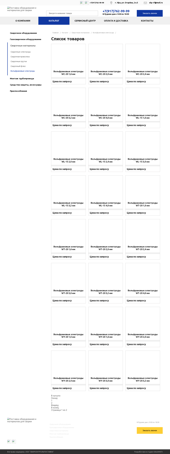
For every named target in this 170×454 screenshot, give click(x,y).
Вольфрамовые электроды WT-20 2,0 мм (106, 247)
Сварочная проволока (20, 57)
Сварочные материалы (23, 45)
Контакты (147, 21)
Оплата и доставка (116, 21)
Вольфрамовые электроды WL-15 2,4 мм (106, 160)
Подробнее (68, 84)
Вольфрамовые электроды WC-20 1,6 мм (68, 72)
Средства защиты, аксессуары (25, 85)
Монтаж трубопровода (22, 78)
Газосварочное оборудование (25, 39)
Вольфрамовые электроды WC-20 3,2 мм (68, 116)
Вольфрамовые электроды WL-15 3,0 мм (143, 160)
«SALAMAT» (158, 452)
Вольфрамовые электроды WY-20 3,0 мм (106, 379)
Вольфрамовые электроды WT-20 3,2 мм (106, 291)
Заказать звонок (150, 13)
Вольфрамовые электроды (23, 71)
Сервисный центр (85, 21)
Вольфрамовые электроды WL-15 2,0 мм (68, 160)
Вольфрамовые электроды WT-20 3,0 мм (68, 291)
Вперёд (55, 405)
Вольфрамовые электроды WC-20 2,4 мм (143, 72)
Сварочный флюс (18, 66)
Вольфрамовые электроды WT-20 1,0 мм (143, 204)
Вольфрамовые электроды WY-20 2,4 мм (68, 379)
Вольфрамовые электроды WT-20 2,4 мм (143, 247)
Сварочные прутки (19, 61)
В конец (55, 407)
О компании (22, 21)
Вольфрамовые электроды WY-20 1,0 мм (68, 335)
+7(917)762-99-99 (116, 11)
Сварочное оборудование (23, 33)
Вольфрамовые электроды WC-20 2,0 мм (106, 72)
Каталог (54, 21)
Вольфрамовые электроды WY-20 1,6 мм (106, 335)
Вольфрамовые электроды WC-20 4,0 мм (106, 116)
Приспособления (18, 91)
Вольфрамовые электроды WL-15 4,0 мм (106, 204)
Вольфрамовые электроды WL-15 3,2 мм (68, 204)
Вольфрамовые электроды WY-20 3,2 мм (143, 379)
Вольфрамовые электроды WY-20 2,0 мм (143, 335)
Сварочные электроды (21, 52)
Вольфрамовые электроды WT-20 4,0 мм (143, 291)
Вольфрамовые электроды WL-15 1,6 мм (143, 116)
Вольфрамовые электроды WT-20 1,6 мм (68, 247)
